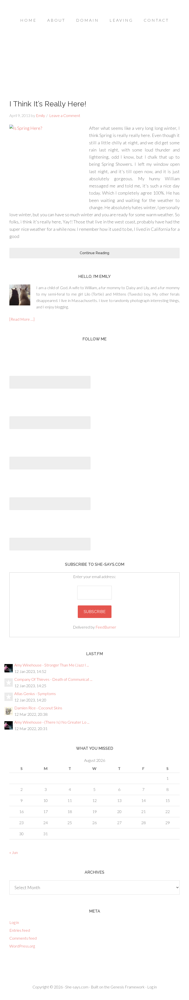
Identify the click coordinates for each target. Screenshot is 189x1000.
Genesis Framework (127, 986)
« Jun (13, 852)
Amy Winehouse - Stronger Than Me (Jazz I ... (51, 665)
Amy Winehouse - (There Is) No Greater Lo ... (51, 722)
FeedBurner (105, 627)
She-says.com (76, 986)
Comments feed (23, 938)
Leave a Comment (64, 115)
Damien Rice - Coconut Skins (38, 707)
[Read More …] (21, 319)
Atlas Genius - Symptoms (35, 693)
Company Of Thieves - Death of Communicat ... (53, 679)
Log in (14, 922)
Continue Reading (94, 253)
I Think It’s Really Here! (47, 104)
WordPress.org (22, 946)
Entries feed (19, 930)
